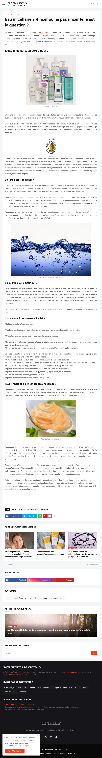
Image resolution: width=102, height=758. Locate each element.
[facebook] (45, 737)
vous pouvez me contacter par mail (22, 675)
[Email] (49, 516)
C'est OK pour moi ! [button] (14, 751)
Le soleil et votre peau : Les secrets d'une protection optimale (50, 553)
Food (77, 687)
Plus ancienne (92, 565)
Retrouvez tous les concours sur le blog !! (18, 705)
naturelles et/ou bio (84, 215)
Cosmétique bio (20, 598)
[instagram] (51, 737)
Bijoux (85, 687)
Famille (23, 692)
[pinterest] (56, 737)
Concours (49, 749)
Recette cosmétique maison (28, 509)
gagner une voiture (16, 707)
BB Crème (43, 32)
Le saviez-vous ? (57, 598)
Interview (44, 598)
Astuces (15, 14)
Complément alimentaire (62, 687)
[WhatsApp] (40, 516)
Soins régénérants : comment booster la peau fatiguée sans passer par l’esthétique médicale (18, 554)
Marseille (33, 598)
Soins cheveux (43, 687)
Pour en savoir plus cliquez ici (26, 746)
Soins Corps (22, 687)
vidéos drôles (29, 710)
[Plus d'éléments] (54, 516)
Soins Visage (43, 509)
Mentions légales (61, 749)
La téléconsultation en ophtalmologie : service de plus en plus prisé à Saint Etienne (82, 554)
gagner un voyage (35, 707)
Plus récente (8, 565)
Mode (8, 598)
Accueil (7, 14)
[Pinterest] (45, 516)
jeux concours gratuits (60, 707)
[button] (3, 4)
